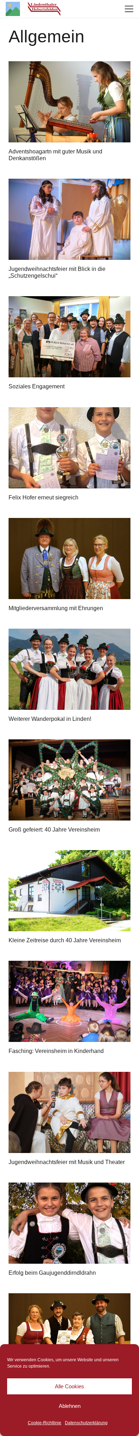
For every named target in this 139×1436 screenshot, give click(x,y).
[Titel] (13, 9)
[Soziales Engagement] (69, 336)
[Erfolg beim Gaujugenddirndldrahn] (69, 1223)
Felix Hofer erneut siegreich (43, 497)
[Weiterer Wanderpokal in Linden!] (69, 669)
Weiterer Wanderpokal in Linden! (50, 719)
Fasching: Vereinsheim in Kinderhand (56, 1051)
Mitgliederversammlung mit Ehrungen (56, 608)
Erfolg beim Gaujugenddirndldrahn (52, 1273)
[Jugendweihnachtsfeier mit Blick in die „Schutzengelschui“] (69, 219)
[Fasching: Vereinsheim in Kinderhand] (69, 1001)
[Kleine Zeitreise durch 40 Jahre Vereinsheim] (69, 890)
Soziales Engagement (37, 386)
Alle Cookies (69, 1386)
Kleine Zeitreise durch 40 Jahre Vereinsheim (65, 940)
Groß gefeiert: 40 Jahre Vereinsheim (54, 830)
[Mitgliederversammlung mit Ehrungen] (69, 558)
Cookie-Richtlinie (44, 1422)
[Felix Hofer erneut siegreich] (69, 447)
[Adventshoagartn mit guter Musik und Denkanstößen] (69, 101)
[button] (129, 9)
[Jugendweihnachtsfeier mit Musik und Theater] (69, 1112)
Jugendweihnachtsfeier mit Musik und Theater (67, 1162)
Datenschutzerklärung (86, 1422)
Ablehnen (70, 1406)
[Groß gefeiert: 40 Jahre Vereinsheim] (69, 780)
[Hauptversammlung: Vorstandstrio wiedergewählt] (69, 1333)
